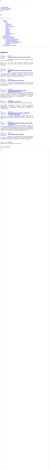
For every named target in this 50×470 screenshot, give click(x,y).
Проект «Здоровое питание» (12, 42)
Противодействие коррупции (9, 45)
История (8, 34)
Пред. (5, 143)
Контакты (8, 32)
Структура (8, 25)
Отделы (7, 30)
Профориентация (9, 33)
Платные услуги (6, 35)
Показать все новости (5, 146)
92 (12, 143)
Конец (19, 143)
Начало (2, 143)
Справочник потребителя (11, 40)
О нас (7, 23)
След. (16, 143)
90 (9, 143)
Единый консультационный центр (13, 41)
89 (8, 143)
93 (13, 143)
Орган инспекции (10, 26)
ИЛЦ (7, 27)
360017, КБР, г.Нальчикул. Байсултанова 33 (6, 9)
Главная (5, 20)
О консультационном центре (12, 39)
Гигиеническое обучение (8, 37)
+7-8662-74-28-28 (4, 7)
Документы (8, 28)
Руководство (8, 24)
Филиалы (8, 31)
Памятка (8, 44)
